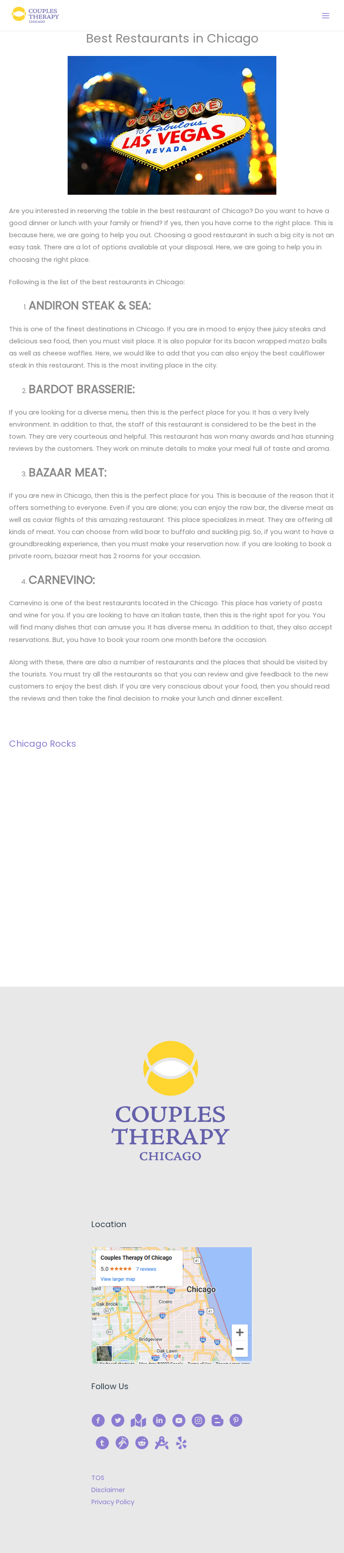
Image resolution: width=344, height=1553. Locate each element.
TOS (97, 1477)
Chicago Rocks (42, 743)
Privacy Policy (112, 1501)
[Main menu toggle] (325, 15)
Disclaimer (108, 1489)
